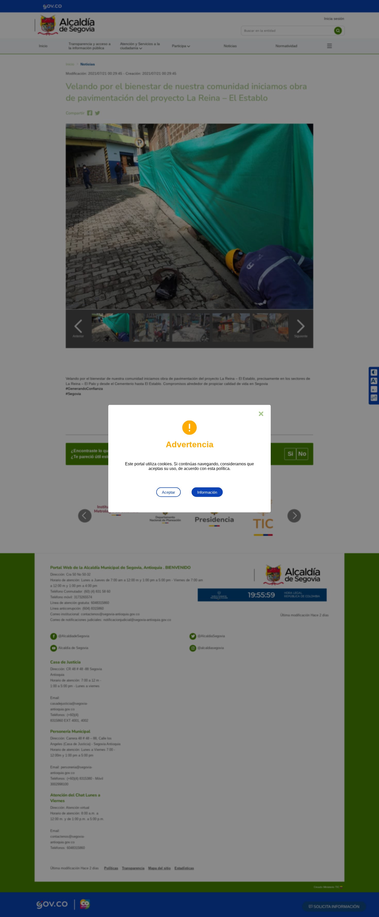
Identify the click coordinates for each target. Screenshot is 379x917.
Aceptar (168, 492)
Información (207, 492)
